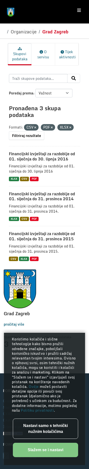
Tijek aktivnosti (67, 54)
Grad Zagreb (55, 31)
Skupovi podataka (19, 56)
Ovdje (34, 386)
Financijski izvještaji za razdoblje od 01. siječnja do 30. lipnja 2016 (42, 156)
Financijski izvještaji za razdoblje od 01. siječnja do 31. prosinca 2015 (42, 236)
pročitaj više (14, 324)
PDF (34, 179)
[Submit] (73, 78)
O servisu (43, 54)
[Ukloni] (35, 127)
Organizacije (24, 31)
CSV (24, 179)
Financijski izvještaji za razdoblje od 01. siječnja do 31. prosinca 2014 (42, 196)
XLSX (14, 179)
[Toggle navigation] (79, 10)
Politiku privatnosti (37, 410)
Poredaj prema (21, 93)
